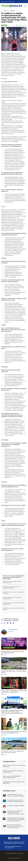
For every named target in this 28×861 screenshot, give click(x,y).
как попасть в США (18, 575)
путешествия (6, 577)
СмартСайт (18, 858)
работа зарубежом (16, 577)
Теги (6, 847)
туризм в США (7, 578)
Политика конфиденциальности (13, 846)
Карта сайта (11, 847)
